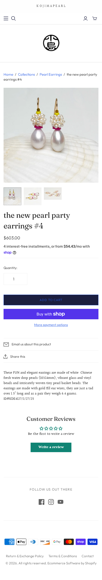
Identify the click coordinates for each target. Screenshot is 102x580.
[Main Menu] (6, 18)
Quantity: (10, 268)
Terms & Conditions (62, 556)
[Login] (85, 18)
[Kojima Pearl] (51, 42)
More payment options (51, 325)
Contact (88, 556)
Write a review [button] (51, 447)
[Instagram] (51, 502)
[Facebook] (41, 502)
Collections (26, 74)
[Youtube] (60, 502)
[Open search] (13, 18)
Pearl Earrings (51, 74)
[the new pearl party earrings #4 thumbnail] (12, 196)
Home (8, 74)
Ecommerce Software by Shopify (72, 563)
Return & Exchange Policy (25, 556)
